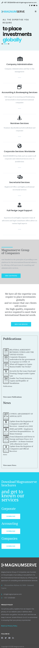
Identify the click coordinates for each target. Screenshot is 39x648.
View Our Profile (11, 276)
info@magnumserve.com (27, 3)
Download (10, 516)
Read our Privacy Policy (9, 626)
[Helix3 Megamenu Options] (35, 11)
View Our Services (21, 324)
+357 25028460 (9, 3)
